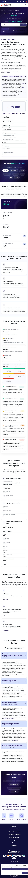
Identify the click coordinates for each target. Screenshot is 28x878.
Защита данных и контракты (7, 868)
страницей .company (5, 72)
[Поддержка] (23, 1)
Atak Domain (3, 10)
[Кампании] (17, 1)
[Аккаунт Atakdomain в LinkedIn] (15, 861)
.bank (22, 174)
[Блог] (8, 1)
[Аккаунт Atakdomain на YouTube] (17, 861)
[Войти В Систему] (20, 1)
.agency (22, 170)
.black (16, 177)
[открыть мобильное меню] (26, 5)
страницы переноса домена (17, 762)
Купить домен (10, 10)
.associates (7, 174)
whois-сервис (15, 740)
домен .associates (14, 784)
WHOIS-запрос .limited (14, 788)
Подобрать (23, 24)
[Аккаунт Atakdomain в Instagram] (13, 861)
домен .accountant (8, 781)
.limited (5, 170)
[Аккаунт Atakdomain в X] (11, 861)
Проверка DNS (14, 791)
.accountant (14, 170)
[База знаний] (5, 1)
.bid (11, 177)
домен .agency (20, 781)
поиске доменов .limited (6, 71)
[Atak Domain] (6, 5)
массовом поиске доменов (8, 718)
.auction (15, 174)
